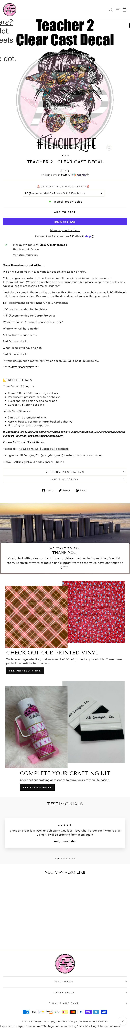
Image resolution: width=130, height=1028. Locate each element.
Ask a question (65, 479)
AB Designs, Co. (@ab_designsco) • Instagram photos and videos (61, 455)
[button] (65, 174)
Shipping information (65, 471)
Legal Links (64, 992)
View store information (25, 254)
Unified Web (101, 1021)
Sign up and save (64, 1003)
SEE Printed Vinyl (25, 670)
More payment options (65, 230)
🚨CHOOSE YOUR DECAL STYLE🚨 (63, 186)
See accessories (37, 787)
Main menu (64, 981)
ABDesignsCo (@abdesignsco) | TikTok (39, 462)
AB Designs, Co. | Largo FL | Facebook (44, 448)
